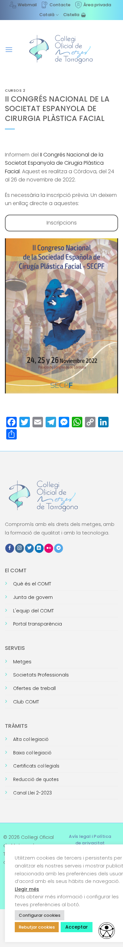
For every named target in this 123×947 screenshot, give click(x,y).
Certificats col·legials (36, 766)
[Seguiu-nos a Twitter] (29, 548)
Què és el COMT (32, 583)
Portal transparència (37, 624)
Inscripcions (62, 222)
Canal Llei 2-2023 (32, 793)
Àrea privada (97, 5)
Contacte (60, 5)
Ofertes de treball (34, 688)
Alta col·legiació (31, 739)
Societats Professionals (41, 675)
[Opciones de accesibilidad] (106, 930)
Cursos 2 (15, 90)
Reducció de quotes (36, 779)
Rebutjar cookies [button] (37, 927)
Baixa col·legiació (32, 753)
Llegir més (27, 889)
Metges (22, 661)
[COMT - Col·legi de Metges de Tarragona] (62, 49)
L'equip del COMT (33, 610)
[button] (9, 49)
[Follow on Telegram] (58, 548)
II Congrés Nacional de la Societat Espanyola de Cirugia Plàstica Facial (54, 163)
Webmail (27, 5)
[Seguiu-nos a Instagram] (19, 548)
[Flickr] (48, 548)
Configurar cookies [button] (39, 915)
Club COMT (26, 701)
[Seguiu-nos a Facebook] (9, 548)
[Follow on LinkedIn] (39, 548)
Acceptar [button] (76, 927)
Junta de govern (33, 597)
